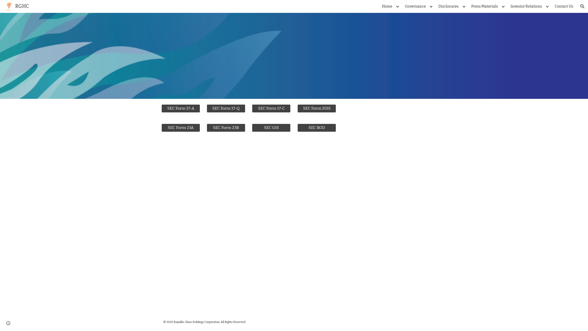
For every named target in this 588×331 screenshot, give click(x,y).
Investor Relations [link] (526, 6)
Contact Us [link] (564, 6)
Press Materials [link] (484, 6)
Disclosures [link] (448, 6)
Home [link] (387, 6)
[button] (582, 6)
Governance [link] (415, 6)
